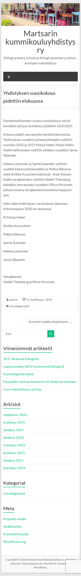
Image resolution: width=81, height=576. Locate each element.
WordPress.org (14, 541)
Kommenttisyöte (16, 534)
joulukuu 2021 (14, 453)
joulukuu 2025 (14, 422)
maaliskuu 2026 (15, 414)
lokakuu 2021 (13, 460)
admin (14, 299)
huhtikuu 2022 (14, 445)
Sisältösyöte (12, 526)
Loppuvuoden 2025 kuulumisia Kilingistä (33, 366)
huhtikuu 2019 (14, 468)
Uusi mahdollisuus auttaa (22, 389)
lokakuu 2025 (13, 430)
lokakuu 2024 (13, 437)
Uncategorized (19, 306)
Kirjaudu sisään (14, 519)
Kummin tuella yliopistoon (50, 321)
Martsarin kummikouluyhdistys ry (40, 41)
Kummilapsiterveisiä (18, 374)
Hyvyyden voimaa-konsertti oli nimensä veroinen (39, 381)
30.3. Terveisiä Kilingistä (21, 359)
